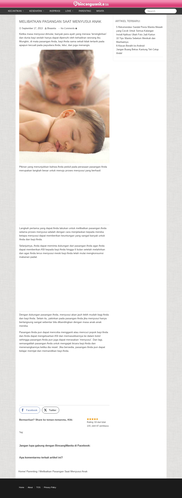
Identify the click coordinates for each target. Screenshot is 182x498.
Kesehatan (35, 11)
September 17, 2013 (32, 28)
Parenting (85, 11)
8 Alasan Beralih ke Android (130, 45)
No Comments (68, 28)
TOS (38, 487)
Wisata (100, 11)
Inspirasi (55, 11)
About (30, 487)
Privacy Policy (50, 487)
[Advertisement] (64, 200)
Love (68, 11)
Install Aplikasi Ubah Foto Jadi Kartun (135, 34)
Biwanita (51, 28)
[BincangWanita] (91, 3)
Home (21, 471)
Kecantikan (15, 11)
